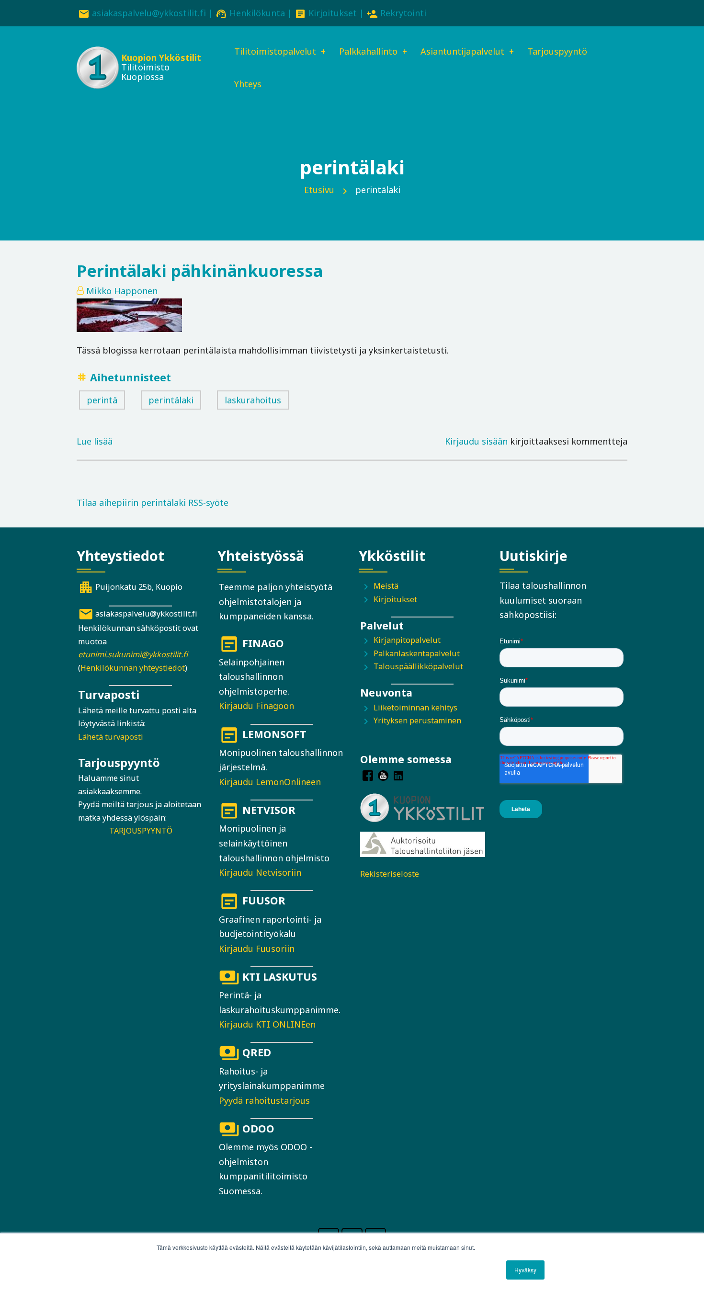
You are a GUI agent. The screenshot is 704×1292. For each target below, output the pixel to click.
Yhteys (247, 84)
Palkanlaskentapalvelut (417, 653)
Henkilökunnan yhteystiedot (132, 668)
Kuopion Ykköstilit (161, 57)
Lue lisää (95, 442)
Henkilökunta (257, 13)
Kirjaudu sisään (476, 441)
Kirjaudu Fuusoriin (257, 948)
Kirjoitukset (332, 13)
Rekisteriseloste (389, 874)
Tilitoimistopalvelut (275, 51)
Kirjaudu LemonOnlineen (270, 782)
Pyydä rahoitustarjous (264, 1100)
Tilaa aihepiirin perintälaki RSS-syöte (152, 502)
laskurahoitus (253, 400)
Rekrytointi (403, 13)
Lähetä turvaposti (110, 737)
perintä (102, 400)
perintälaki (170, 400)
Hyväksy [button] (525, 1270)
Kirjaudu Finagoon (256, 705)
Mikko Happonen (122, 291)
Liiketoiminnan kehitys (415, 707)
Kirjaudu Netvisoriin (260, 872)
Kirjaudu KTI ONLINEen (267, 1024)
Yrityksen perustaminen (417, 720)
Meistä (386, 586)
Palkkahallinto (368, 51)
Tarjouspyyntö (557, 51)
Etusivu (319, 189)
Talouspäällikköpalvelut (418, 666)
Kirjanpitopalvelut (407, 640)
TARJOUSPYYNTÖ (140, 830)
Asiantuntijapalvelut (462, 51)
